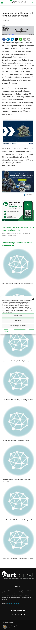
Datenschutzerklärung (20, 329)
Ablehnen (18, 320)
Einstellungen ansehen (18, 325)
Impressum (31, 329)
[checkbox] (5, 627)
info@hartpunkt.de (13, 603)
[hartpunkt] (18, 2)
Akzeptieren (18, 315)
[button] (33, 298)
